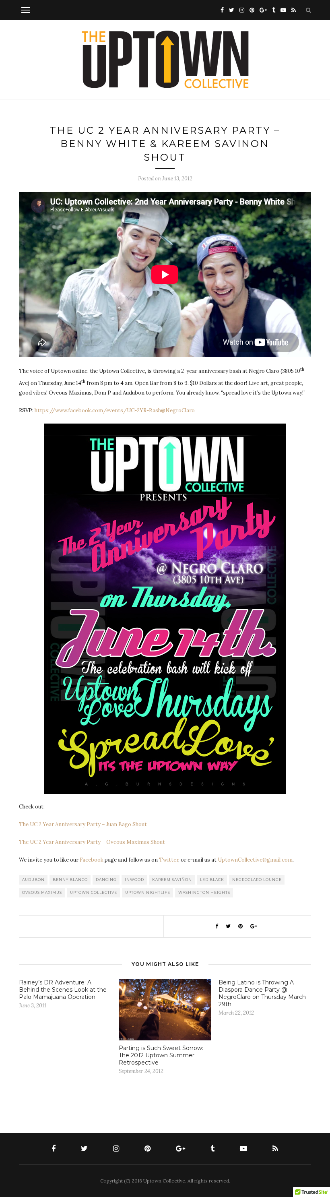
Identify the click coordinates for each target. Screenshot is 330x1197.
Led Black (212, 879)
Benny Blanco (70, 879)
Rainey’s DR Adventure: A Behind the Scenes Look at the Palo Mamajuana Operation (63, 990)
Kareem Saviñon (172, 879)
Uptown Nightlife (147, 892)
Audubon (33, 879)
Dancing (106, 879)
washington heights (204, 892)
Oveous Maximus (42, 892)
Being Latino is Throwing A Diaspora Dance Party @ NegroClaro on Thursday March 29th (262, 993)
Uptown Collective (93, 892)
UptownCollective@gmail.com (255, 859)
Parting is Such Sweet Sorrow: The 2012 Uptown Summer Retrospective (161, 1055)
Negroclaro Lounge (257, 879)
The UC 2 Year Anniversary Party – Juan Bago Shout (83, 824)
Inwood (134, 879)
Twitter (168, 859)
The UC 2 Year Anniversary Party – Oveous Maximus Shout (92, 842)
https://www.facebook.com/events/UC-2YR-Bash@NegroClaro (115, 410)
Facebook (91, 859)
